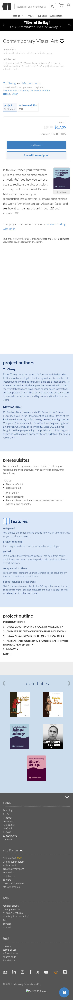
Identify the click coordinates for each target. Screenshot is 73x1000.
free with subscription (36, 155)
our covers (8, 839)
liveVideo (8, 821)
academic (8, 872)
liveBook (42, 15)
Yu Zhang (9, 83)
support (7, 927)
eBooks (7, 832)
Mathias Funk (31, 83)
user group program (13, 861)
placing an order (11, 909)
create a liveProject (13, 868)
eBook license (10, 953)
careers (7, 879)
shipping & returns (13, 913)
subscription (56, 15)
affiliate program (12, 887)
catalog (16, 15)
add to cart (36, 145)
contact (7, 923)
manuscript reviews (13, 883)
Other (15, 93)
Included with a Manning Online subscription (26, 90)
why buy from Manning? (16, 916)
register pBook (11, 905)
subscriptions (10, 835)
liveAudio (8, 828)
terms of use (9, 949)
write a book (9, 865)
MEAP (31, 15)
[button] (3, 24)
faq (4, 920)
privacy (7, 946)
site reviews (12, 858)
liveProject (8, 824)
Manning (8, 810)
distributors (9, 876)
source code (9, 957)
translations (9, 960)
